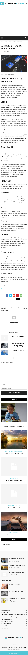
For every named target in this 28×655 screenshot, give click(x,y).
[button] (26, 38)
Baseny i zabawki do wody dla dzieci (14, 451)
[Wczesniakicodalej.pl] (14, 3)
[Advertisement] (14, 21)
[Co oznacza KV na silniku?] (4, 352)
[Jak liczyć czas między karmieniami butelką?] (14, 521)
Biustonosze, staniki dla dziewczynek (10, 617)
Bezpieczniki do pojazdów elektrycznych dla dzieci (13, 614)
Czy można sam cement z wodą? (16, 591)
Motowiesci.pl (4, 289)
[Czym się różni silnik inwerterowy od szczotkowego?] (4, 345)
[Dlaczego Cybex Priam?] (14, 493)
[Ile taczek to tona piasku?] (4, 586)
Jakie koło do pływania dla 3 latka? (14, 454)
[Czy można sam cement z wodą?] (4, 593)
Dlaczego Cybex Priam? (14, 508)
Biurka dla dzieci (14, 424)
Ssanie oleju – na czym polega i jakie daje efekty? (17, 599)
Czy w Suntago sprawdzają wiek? (14, 481)
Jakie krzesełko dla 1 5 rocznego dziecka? (14, 426)
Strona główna (4, 41)
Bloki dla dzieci (4, 628)
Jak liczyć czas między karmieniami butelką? (14, 535)
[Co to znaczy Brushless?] (4, 338)
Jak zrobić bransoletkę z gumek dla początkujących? (7, 308)
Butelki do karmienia (14, 532)
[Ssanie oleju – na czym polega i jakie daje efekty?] (4, 600)
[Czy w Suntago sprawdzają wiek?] (14, 466)
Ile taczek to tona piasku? (15, 584)
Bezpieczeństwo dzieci (6, 619)
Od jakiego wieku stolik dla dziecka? (20, 307)
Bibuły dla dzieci (4, 612)
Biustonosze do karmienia (7, 621)
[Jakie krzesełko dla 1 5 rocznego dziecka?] (14, 412)
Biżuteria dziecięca (5, 610)
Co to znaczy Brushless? (18, 336)
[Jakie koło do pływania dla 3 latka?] (14, 439)
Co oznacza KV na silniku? (18, 350)
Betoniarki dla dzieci (5, 626)
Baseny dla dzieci (14, 478)
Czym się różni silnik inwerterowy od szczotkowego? (18, 345)
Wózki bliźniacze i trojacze (14, 505)
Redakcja (14, 322)
